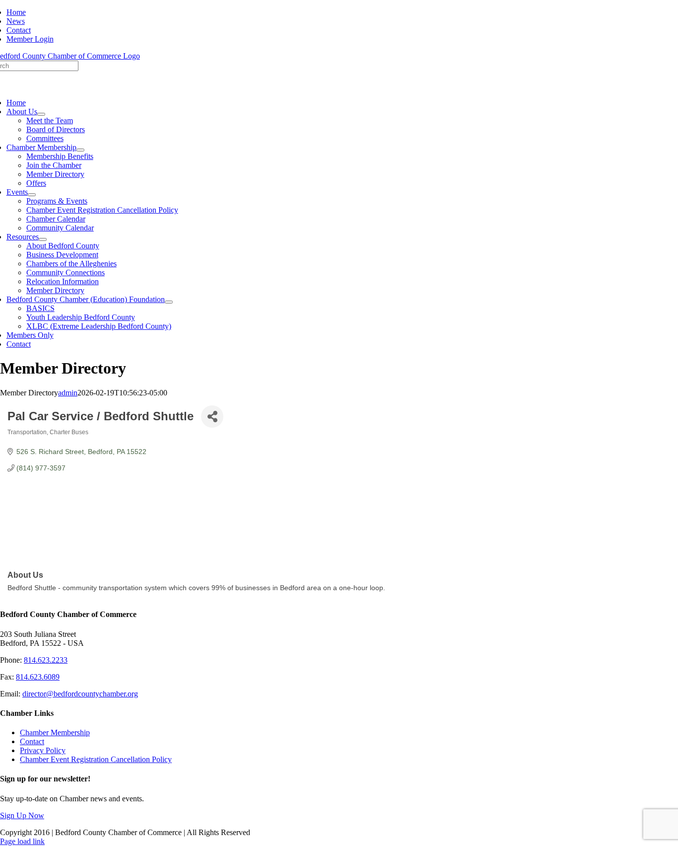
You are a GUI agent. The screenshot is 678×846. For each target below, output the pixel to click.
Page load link (22, 841)
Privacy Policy (43, 750)
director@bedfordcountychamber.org (80, 694)
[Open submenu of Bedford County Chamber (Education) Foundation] (169, 302)
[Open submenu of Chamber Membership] (80, 150)
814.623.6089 (38, 677)
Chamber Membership (55, 732)
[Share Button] (212, 416)
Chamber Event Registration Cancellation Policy (96, 759)
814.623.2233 (46, 660)
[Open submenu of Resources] (43, 239)
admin (67, 392)
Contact (32, 741)
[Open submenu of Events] (32, 194)
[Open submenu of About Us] (41, 114)
